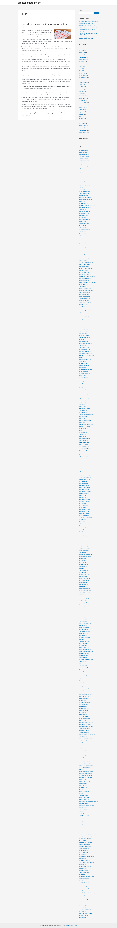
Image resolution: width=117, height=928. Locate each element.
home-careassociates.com (85, 420)
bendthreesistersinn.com (85, 607)
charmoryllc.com (83, 463)
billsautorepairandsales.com (85, 842)
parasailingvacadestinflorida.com (87, 862)
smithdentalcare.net (83, 911)
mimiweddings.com (83, 907)
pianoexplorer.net (83, 807)
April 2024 (81, 93)
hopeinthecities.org (83, 440)
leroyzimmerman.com (84, 878)
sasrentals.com (82, 367)
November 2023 (83, 105)
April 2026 (81, 48)
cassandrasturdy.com (84, 446)
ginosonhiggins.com (83, 584)
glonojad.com (82, 521)
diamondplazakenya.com (85, 838)
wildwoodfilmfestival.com (85, 248)
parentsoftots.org (83, 692)
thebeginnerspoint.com (84, 456)
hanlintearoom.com (83, 870)
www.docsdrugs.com (84, 755)
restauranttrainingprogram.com (86, 385)
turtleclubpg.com (83, 625)
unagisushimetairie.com (84, 211)
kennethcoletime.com (84, 550)
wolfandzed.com (83, 787)
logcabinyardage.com (84, 698)
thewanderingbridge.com (85, 546)
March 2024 (82, 96)
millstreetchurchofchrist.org (85, 860)
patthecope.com (83, 661)
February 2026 (82, 52)
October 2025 (82, 61)
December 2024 (83, 75)
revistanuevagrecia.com (84, 523)
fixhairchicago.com (83, 655)
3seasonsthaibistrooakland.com (86, 414)
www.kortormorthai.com (84, 740)
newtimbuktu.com (83, 179)
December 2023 (83, 102)
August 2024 (82, 84)
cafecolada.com (82, 452)
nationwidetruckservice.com (85, 623)
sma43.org (81, 769)
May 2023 (81, 118)
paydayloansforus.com (84, 191)
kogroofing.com (82, 231)
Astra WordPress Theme (71, 925)
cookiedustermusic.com (84, 613)
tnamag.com (82, 673)
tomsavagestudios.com (84, 392)
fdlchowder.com (82, 759)
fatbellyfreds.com (83, 822)
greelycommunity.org (84, 515)
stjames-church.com (84, 525)
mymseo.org (82, 895)
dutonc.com (81, 568)
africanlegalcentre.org (84, 511)
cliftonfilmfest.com (83, 304)
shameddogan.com (83, 690)
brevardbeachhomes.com (85, 288)
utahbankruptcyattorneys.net (86, 312)
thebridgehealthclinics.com (85, 686)
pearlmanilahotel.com (84, 223)
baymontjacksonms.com (84, 592)
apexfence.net (82, 917)
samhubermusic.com (84, 915)
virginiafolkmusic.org (84, 398)
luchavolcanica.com (83, 619)
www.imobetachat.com (84, 702)
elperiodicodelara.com (84, 154)
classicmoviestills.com (84, 450)
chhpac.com (82, 897)
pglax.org (81, 596)
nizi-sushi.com (82, 560)
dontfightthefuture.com (84, 298)
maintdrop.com (82, 225)
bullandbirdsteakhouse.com (85, 763)
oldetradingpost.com (84, 266)
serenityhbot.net (83, 714)
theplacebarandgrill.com (84, 641)
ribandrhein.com (83, 402)
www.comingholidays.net (85, 459)
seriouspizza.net (83, 665)
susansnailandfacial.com (84, 718)
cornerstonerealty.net (84, 799)
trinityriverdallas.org (83, 410)
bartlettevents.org (83, 256)
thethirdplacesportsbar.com (85, 815)
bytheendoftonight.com (84, 438)
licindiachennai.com (83, 158)
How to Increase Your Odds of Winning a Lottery (44, 24)
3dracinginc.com (83, 465)
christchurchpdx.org (83, 497)
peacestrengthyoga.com (84, 732)
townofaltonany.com (83, 594)
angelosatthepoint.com (84, 647)
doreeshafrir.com (83, 529)
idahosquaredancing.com (85, 319)
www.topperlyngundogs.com (86, 726)
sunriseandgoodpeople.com (85, 603)
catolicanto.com (82, 406)
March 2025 (81, 70)
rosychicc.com (82, 434)
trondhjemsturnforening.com (86, 836)
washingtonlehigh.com (84, 781)
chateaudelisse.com (83, 244)
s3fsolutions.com (83, 286)
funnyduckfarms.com (84, 872)
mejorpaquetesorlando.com (85, 353)
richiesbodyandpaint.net (84, 156)
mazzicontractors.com (84, 813)
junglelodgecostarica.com (85, 574)
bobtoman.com (82, 227)
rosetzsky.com (82, 519)
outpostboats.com (83, 436)
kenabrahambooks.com (84, 499)
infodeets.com (82, 162)
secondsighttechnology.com (85, 369)
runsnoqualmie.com (83, 753)
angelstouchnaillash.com (85, 359)
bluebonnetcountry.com (84, 219)
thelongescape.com (83, 570)
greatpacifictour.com (29, 2)
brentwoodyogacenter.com (85, 773)
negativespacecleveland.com (86, 598)
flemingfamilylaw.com (84, 882)
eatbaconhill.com (83, 183)
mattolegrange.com (83, 572)
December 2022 (83, 130)
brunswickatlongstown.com (85, 554)
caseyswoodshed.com (84, 653)
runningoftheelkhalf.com (84, 728)
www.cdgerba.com (83, 830)
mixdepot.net (82, 793)
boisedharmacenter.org (84, 426)
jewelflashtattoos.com (84, 213)
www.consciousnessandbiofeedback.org (88, 801)
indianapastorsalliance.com (85, 649)
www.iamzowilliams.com (84, 803)
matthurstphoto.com (83, 852)
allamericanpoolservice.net (85, 388)
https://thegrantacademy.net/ (39, 36)
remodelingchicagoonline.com (86, 771)
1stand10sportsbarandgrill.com (86, 355)
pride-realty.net (82, 864)
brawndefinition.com (84, 489)
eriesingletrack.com (83, 341)
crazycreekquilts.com (84, 493)
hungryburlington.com (84, 552)
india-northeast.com (84, 294)
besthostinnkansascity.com (85, 909)
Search (80, 10)
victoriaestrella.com (83, 629)
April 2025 (81, 68)
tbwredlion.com (82, 840)
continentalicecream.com (85, 491)
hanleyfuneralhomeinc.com (85, 351)
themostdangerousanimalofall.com (87, 469)
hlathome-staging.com (84, 375)
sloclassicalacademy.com (85, 479)
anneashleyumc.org (83, 744)
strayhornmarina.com (84, 485)
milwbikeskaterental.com (85, 590)
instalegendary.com (83, 203)
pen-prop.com (82, 720)
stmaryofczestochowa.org (85, 542)
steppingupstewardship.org (85, 777)
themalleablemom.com (84, 548)
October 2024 (82, 80)
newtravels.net (82, 189)
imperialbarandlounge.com (85, 306)
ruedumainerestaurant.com (85, 517)
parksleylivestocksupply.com (86, 424)
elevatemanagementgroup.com (86, 876)
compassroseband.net (84, 667)
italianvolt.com (82, 327)
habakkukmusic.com (83, 710)
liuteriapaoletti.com (83, 600)
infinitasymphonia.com (84, 509)
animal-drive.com (83, 671)
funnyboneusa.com (83, 611)
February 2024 (82, 98)
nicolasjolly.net (82, 507)
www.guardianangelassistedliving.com (88, 834)
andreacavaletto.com (84, 422)
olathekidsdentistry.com (84, 349)
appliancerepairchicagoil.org (85, 199)
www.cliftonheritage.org (84, 767)
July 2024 (81, 86)
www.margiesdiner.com (84, 757)
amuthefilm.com (82, 503)
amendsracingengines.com (85, 738)
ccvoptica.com (82, 779)
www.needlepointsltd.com (85, 761)
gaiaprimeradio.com (83, 564)
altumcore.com (82, 669)
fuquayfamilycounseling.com (85, 888)
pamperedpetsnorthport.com (86, 343)
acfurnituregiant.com (84, 171)
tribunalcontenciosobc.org (85, 477)
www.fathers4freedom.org (85, 724)
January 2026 (82, 55)
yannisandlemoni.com (84, 335)
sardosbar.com (82, 325)
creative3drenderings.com (85, 694)
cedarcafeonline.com (84, 168)
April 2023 (81, 121)
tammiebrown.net (83, 566)
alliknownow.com (83, 473)
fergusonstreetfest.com (84, 848)
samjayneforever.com (84, 850)
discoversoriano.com (84, 454)
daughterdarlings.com (84, 160)
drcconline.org (82, 639)
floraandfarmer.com (83, 284)
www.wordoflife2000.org (85, 317)
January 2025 (82, 73)
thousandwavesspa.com (84, 631)
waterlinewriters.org (84, 688)
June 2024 (81, 89)
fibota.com (81, 828)
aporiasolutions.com (83, 680)
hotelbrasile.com (83, 252)
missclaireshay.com (83, 150)
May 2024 (81, 91)
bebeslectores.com (83, 270)
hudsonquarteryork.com (84, 826)
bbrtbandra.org (82, 217)
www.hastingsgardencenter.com (86, 805)
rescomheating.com (83, 905)
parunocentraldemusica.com (85, 832)
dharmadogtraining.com (84, 899)
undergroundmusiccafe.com (85, 913)
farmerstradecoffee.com (84, 696)
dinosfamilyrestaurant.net (85, 274)
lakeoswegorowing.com (84, 886)
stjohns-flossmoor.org (84, 609)
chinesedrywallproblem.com (85, 605)
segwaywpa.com (83, 682)
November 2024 (83, 77)
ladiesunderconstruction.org (85, 268)
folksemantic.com (83, 323)
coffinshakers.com (83, 540)
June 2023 (81, 116)
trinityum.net (82, 811)
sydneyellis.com (83, 381)
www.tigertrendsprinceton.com (86, 722)
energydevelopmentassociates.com (87, 282)
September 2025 (83, 64)
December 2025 (83, 57)
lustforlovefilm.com (83, 505)
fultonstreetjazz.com (84, 254)
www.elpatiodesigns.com (85, 824)
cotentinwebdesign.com (84, 264)
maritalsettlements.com (84, 588)
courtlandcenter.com (84, 633)
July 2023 (81, 114)
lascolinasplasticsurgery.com (86, 765)
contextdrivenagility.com (85, 536)
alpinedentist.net (83, 233)
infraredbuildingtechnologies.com (87, 276)
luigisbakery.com (83, 783)
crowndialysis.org (83, 383)
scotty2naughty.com (83, 527)
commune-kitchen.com (84, 501)
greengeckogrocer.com (84, 373)
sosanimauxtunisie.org (84, 229)
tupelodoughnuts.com (84, 347)
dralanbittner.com (83, 333)
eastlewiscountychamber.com (86, 475)
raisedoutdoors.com (83, 308)
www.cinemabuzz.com (84, 791)
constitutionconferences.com (86, 659)
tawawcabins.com (83, 321)
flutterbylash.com (83, 868)
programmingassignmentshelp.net (87, 185)
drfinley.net (81, 880)
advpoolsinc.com (83, 645)
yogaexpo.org (82, 418)
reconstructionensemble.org (85, 615)
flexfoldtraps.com (83, 736)
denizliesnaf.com (83, 657)
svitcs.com (81, 663)
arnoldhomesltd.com (84, 300)
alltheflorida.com (83, 854)
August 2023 (82, 112)
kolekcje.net (82, 404)
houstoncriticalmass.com (85, 467)
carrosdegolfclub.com (84, 280)
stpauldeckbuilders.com (84, 749)
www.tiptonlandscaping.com (85, 775)
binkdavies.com (82, 495)
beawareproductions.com (85, 534)
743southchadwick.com (84, 292)
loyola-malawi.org (83, 432)
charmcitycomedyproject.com (86, 532)
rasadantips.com (83, 177)
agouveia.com (82, 890)
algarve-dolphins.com (84, 580)
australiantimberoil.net (84, 272)
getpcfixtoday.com (83, 215)
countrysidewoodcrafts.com (85, 197)
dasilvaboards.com (83, 481)
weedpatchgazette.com (84, 337)
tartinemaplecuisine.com (85, 556)
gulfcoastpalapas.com (84, 684)
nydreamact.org (82, 209)
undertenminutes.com (84, 173)
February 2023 (82, 125)
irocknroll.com (82, 315)
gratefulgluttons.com (84, 442)
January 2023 (82, 128)
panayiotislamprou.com (84, 239)
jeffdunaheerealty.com (84, 730)
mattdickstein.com (83, 704)
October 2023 (82, 107)
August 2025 (82, 66)
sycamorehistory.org (84, 797)
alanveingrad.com (83, 582)
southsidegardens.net (84, 809)
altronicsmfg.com (83, 181)
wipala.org (81, 430)
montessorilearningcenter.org (86, 846)
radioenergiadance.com (84, 235)
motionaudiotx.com (83, 901)
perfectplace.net (83, 412)
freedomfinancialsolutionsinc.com (87, 734)
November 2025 (83, 59)
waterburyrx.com (83, 643)
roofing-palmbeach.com (84, 296)
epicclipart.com (82, 221)
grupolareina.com (83, 260)
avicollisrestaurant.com (84, 637)
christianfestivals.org (84, 576)
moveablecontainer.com (84, 258)
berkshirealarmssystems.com (86, 329)
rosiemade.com (82, 345)
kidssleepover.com (83, 187)
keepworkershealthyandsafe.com (87, 205)
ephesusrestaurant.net (84, 817)
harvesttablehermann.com (85, 278)
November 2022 (83, 132)
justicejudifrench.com (84, 544)
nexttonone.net (82, 712)
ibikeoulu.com (82, 538)
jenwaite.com (82, 874)
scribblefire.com (83, 416)
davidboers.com (82, 700)
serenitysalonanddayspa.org (85, 166)
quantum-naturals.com (84, 844)
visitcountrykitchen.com (84, 578)
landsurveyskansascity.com (85, 746)
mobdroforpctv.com (83, 444)
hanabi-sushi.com (83, 785)
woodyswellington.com (84, 820)
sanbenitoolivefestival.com (85, 448)
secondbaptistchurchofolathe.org (87, 893)
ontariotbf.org (82, 201)
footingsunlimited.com (84, 751)
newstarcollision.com (84, 365)
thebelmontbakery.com (84, 193)
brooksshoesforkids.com (85, 676)
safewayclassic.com (83, 195)
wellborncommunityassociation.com (87, 246)
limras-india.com (83, 152)
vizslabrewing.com (83, 331)
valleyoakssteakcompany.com (86, 651)
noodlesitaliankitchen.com (85, 207)
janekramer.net (82, 558)
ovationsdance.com (83, 400)
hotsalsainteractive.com (84, 164)
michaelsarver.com (83, 371)
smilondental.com (83, 363)
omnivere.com (82, 175)
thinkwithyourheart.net (84, 310)
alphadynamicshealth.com (85, 866)
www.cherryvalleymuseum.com (86, 262)
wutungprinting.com (83, 586)
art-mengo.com (82, 562)
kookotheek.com (83, 237)
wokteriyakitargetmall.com (85, 377)
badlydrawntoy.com (83, 706)
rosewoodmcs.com (83, 795)
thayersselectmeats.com (85, 678)
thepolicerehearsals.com (85, 471)
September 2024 (83, 82)
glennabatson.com (83, 483)
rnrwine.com (82, 884)
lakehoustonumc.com (84, 708)
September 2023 (83, 109)
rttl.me (80, 903)
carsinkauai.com (83, 858)
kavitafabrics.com (83, 617)
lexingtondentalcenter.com (85, 379)
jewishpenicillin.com (84, 390)
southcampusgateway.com (85, 241)
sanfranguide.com (83, 461)
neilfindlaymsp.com (83, 635)
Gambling (23, 27)
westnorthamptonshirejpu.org (86, 250)
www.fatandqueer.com (84, 742)
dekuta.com (81, 789)
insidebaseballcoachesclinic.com (87, 856)
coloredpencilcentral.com (85, 302)
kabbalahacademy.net (84, 361)
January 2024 (82, 100)
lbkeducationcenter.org (84, 408)
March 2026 (81, 50)
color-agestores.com (84, 428)
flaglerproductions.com (84, 487)
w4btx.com (81, 357)
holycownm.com (83, 621)
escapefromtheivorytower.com (86, 290)
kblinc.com (81, 339)
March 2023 (82, 123)
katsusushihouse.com (84, 513)
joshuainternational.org (84, 716)
